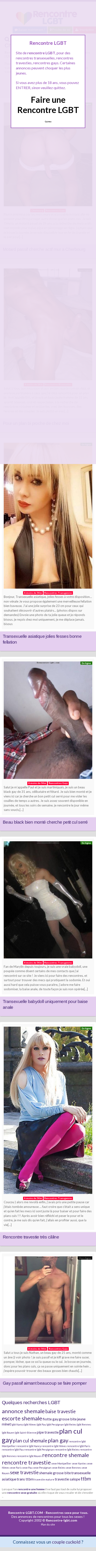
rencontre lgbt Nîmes (53, 1446)
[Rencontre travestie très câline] (48, 1111)
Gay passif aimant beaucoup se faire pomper (44, 1383)
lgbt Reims (70, 1424)
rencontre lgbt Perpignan (39, 1449)
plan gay (58, 1440)
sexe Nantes (79, 1463)
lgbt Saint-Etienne (25, 1432)
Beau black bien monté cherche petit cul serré (45, 822)
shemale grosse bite (55, 1472)
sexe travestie (24, 1472)
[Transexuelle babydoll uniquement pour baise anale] (48, 901)
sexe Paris (16, 1467)
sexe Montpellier (61, 1463)
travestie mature (44, 1479)
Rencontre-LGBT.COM (25, 1513)
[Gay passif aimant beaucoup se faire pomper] (48, 1301)
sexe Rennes (73, 1467)
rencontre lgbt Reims (67, 1449)
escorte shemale (22, 1418)
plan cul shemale (30, 1440)
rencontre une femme (31, 1489)
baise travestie (60, 1411)
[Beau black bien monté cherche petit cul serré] (48, 721)
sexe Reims (58, 1467)
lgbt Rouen (8, 1432)
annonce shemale (23, 1411)
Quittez (48, 121)
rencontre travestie (26, 1462)
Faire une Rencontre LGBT (48, 104)
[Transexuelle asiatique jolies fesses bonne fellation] (48, 517)
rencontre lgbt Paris (78, 1446)
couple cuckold (66, 1542)
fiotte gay (50, 1419)
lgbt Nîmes (30, 1424)
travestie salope (67, 1479)
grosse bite (68, 1419)
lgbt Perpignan (55, 1424)
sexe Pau (27, 1467)
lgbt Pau (41, 1424)
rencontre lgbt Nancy (28, 1446)
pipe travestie (48, 1432)
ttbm (86, 1478)
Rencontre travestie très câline (31, 1237)
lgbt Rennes (84, 1424)
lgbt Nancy (17, 1424)
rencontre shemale (65, 1454)
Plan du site (48, 1524)
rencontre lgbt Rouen (29, 1455)
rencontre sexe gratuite (22, 1492)
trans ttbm (25, 1479)
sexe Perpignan (42, 1467)
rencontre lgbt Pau (13, 1449)
